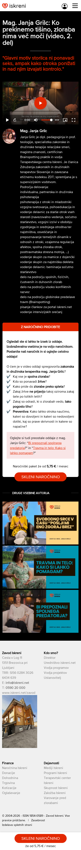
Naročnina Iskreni (14, 768)
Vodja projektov (55, 672)
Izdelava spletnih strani (17, 824)
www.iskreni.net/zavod (18, 692)
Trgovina (8, 783)
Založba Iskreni (55, 793)
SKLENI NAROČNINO (40, 476)
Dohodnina (10, 778)
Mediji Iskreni (53, 768)
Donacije (8, 773)
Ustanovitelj (52, 677)
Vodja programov (56, 667)
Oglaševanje (11, 793)
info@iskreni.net (17, 682)
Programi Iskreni (55, 773)
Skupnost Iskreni (56, 788)
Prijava (65, 6)
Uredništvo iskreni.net (60, 662)
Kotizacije (9, 788)
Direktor (49, 657)
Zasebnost (38, 820)
